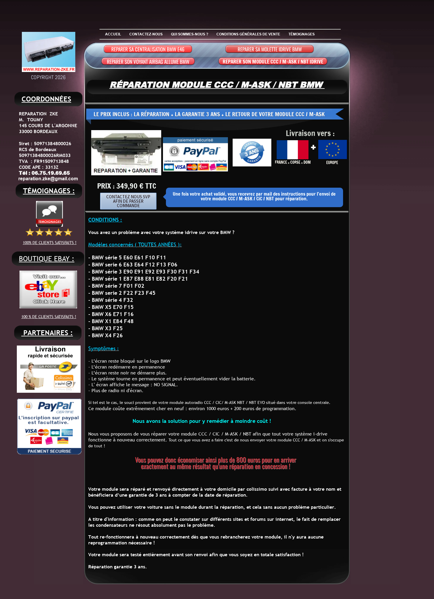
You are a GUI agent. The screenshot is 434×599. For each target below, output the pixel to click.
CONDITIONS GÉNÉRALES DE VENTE (248, 34)
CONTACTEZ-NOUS (146, 34)
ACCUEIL (113, 34)
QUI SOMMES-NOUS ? (189, 34)
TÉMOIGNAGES (301, 34)
